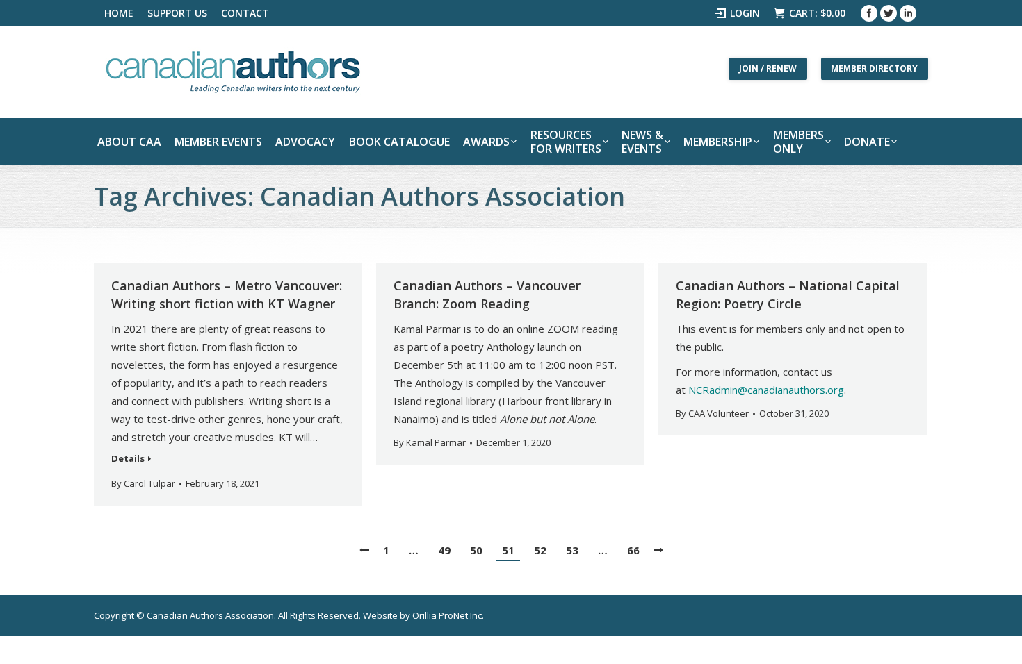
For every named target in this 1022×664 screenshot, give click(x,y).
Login (745, 12)
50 (476, 550)
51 (508, 550)
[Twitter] (888, 13)
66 (633, 550)
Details (128, 458)
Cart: (817, 12)
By (143, 483)
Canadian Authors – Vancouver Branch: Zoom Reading (487, 294)
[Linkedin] (908, 13)
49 (444, 550)
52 (540, 550)
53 (572, 550)
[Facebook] (869, 13)
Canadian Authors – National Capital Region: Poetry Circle (788, 294)
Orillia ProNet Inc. (448, 615)
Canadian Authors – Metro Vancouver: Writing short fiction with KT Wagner (226, 294)
